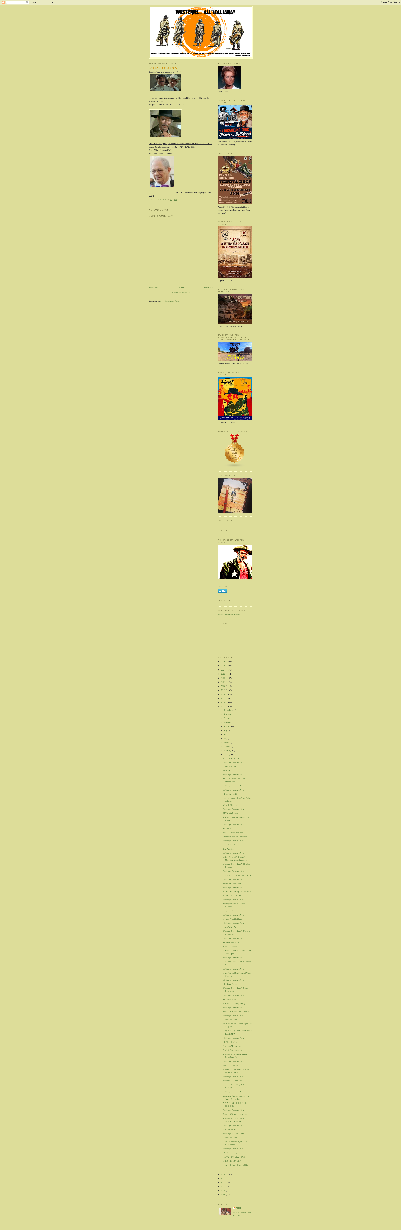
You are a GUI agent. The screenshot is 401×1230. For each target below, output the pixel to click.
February (228, 750)
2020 (223, 686)
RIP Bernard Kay (230, 1152)
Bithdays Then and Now (233, 832)
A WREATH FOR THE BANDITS (237, 875)
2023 (223, 673)
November (228, 714)
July (226, 730)
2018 (223, 694)
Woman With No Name (232, 918)
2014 (223, 1174)
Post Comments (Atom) (170, 300)
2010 (223, 1190)
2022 (223, 677)
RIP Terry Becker (230, 1042)
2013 (223, 1178)
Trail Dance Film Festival (233, 1080)
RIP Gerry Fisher (230, 983)
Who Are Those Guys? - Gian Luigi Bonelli (235, 1056)
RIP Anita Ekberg (230, 999)
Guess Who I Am (230, 766)
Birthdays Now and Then (233, 1133)
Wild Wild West (229, 1129)
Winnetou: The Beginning (234, 1003)
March (226, 746)
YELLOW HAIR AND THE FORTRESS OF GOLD (234, 780)
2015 (223, 706)
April (226, 742)
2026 (223, 661)
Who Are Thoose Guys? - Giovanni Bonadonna (233, 1120)
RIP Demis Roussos (231, 813)
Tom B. (239, 1208)
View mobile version (181, 292)
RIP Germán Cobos (231, 942)
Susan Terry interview (232, 883)
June (226, 734)
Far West (226, 770)
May (226, 738)
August (227, 726)
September (228, 722)
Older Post (208, 287)
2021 (223, 682)
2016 (223, 702)
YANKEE (227, 828)
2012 (223, 1182)
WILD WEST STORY (232, 1160)
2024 (223, 669)
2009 (223, 1194)
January (227, 754)
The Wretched (228, 848)
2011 (223, 1186)
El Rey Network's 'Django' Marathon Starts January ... (235, 858)
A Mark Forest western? (233, 1050)
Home (181, 287)
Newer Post (153, 287)
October (227, 718)
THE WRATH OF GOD (232, 895)
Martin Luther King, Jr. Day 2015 (237, 891)
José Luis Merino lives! (232, 1046)
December (228, 710)
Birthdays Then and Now (233, 762)
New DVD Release (230, 946)
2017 (223, 698)
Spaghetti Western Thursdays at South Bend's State (236, 1097)
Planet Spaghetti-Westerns (229, 614)
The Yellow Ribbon (231, 758)
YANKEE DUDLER (231, 805)
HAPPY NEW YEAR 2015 (234, 1156)
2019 (223, 690)
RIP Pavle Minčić (230, 793)
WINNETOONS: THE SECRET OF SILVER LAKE (237, 1071)
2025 (223, 665)
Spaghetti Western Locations (235, 836)
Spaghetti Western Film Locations (237, 1011)
